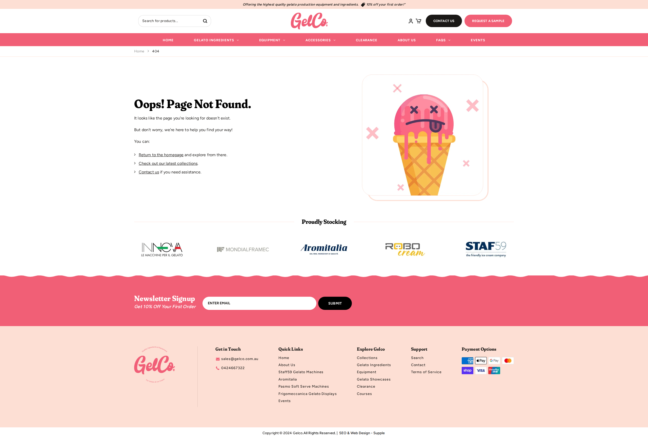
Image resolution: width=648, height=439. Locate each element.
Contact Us (444, 21)
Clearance (367, 40)
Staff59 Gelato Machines (300, 372)
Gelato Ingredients (214, 40)
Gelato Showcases (374, 379)
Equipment (270, 40)
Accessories (318, 40)
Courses (364, 394)
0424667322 (233, 368)
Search (417, 358)
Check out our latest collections (168, 163)
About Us (407, 40)
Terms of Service (426, 372)
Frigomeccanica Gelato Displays (307, 394)
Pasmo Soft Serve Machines (303, 387)
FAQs (441, 40)
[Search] (205, 21)
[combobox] (168, 21)
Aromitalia (287, 379)
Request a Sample (488, 21)
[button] (418, 21)
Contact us (149, 172)
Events (478, 40)
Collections (367, 358)
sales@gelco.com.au (239, 359)
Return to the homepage (161, 154)
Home (168, 40)
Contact (418, 365)
